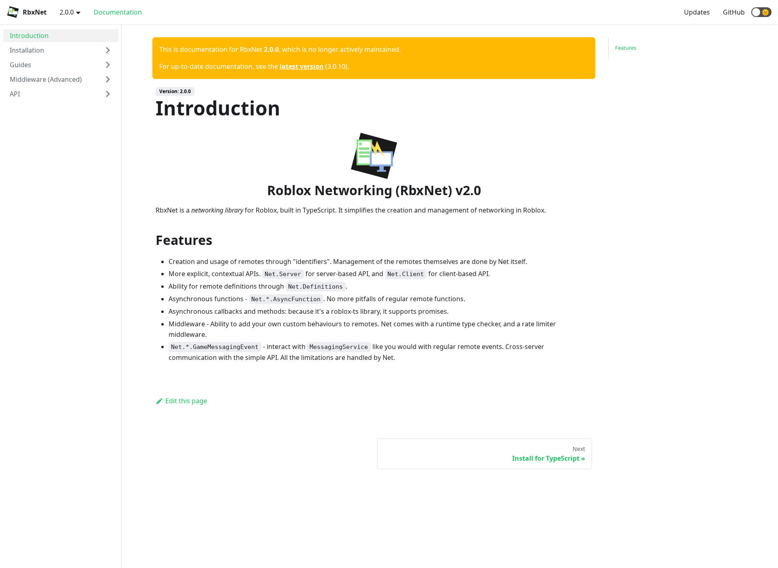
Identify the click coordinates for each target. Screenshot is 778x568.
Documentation (118, 12)
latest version (302, 66)
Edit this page (186, 400)
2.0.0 (67, 12)
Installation (27, 50)
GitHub (734, 12)
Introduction (29, 35)
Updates (697, 12)
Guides (20, 64)
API (15, 93)
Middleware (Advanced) (46, 79)
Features (625, 47)
